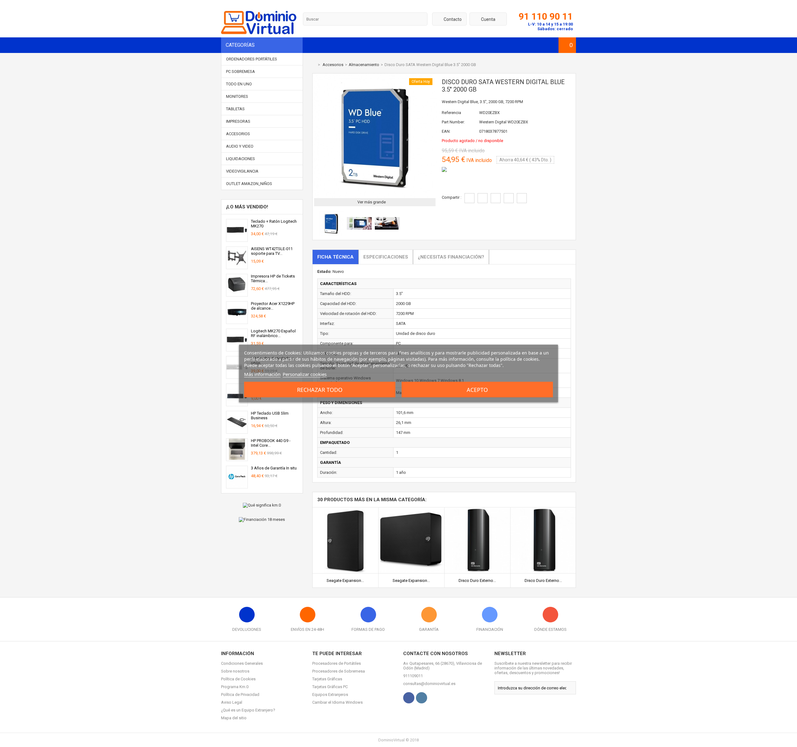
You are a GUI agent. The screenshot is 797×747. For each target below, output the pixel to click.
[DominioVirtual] (258, 33)
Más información (262, 374)
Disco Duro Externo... (477, 580)
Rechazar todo (319, 389)
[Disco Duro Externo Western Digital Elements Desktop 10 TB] (543, 509)
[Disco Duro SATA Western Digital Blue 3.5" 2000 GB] (331, 234)
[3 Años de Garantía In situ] (237, 485)
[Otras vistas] (315, 224)
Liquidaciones (240, 158)
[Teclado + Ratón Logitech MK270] (237, 239)
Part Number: (453, 122)
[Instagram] (421, 697)
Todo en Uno (239, 84)
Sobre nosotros (235, 671)
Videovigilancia (242, 171)
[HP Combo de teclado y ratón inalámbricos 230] (237, 376)
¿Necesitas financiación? (451, 257)
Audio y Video (239, 146)
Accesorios (238, 133)
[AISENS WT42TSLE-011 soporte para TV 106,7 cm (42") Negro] (237, 266)
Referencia (451, 112)
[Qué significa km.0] (262, 505)
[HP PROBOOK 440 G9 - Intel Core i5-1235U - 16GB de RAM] (237, 458)
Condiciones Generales (242, 663)
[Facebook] (408, 697)
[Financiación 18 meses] (262, 519)
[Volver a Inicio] (313, 64)
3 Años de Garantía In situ (274, 468)
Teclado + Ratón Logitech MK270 (274, 223)
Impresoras (238, 121)
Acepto (477, 389)
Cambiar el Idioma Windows (337, 702)
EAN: (446, 131)
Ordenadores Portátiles (251, 59)
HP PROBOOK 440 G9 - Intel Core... (270, 443)
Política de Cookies (238, 679)
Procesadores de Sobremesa (338, 671)
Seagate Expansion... (345, 580)
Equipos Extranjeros (330, 694)
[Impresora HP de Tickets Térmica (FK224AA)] (237, 294)
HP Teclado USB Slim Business (270, 415)
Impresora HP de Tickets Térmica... (273, 278)
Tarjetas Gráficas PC (330, 686)
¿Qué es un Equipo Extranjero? (248, 710)
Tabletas (235, 109)
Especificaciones (385, 257)
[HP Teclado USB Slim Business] (237, 431)
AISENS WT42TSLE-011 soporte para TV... (272, 251)
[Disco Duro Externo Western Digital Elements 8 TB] (477, 509)
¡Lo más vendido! (247, 207)
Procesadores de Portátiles (336, 663)
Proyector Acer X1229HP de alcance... (273, 306)
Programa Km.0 (234, 686)
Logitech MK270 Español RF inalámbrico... (273, 333)
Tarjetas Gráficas (327, 679)
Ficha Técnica (335, 257)
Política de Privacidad (240, 694)
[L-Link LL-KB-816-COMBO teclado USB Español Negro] (237, 403)
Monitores (237, 96)
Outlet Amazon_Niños (249, 183)
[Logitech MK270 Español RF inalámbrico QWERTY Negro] (237, 348)
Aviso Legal (231, 702)
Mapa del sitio (234, 718)
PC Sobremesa (240, 71)
